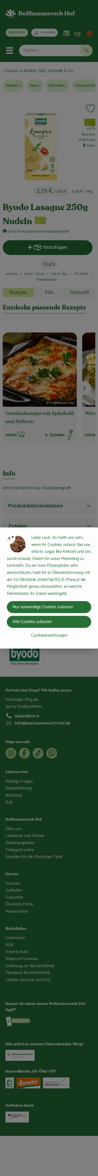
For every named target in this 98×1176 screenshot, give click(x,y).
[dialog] (49, 588)
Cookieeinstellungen (49, 635)
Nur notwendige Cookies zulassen (43, 607)
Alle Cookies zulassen (32, 621)
